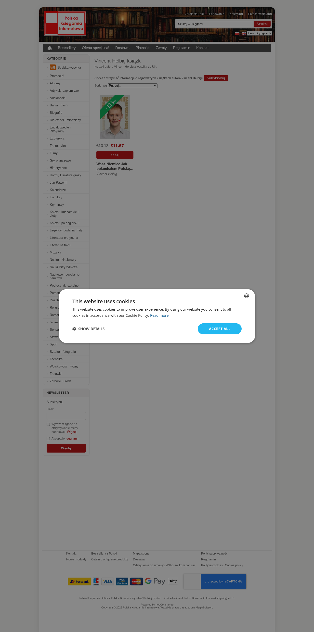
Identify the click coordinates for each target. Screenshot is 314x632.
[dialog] (157, 316)
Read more (159, 315)
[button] (88, 328)
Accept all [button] (219, 328)
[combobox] (246, 295)
